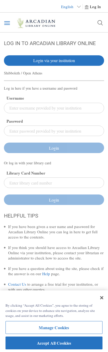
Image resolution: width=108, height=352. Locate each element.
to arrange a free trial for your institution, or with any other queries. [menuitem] (53, 286)
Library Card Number (26, 173)
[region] (54, 321)
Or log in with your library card (27, 163)
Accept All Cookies (54, 343)
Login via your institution (54, 60)
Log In (95, 6)
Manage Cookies (54, 327)
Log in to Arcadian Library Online (50, 43)
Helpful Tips (21, 216)
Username (15, 98)
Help (46, 273)
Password (15, 121)
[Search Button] (100, 22)
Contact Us (17, 284)
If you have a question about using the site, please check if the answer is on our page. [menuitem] (56, 271)
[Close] (101, 298)
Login (54, 148)
